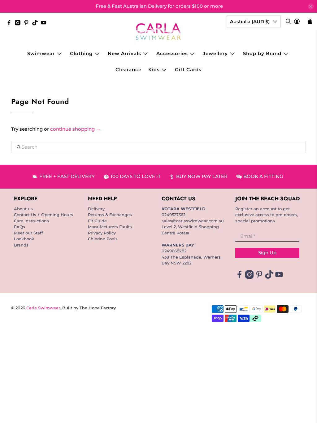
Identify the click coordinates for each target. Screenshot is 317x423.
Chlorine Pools (103, 238)
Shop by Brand (262, 53)
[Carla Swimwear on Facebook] (10, 24)
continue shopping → (75, 129)
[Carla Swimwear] (158, 31)
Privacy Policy (102, 232)
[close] (311, 6)
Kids (154, 69)
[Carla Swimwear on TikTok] (36, 24)
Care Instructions (31, 220)
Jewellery (215, 53)
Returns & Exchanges (110, 214)
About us (23, 208)
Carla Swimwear (43, 308)
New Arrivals (124, 53)
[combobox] (158, 147)
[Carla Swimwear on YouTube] (45, 24)
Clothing (81, 53)
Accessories (172, 53)
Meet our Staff (28, 232)
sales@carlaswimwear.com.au (193, 220)
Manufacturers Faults (110, 226)
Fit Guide (97, 220)
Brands (21, 244)
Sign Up (267, 252)
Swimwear (41, 53)
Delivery (96, 208)
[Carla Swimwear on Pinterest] (28, 24)
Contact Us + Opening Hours (43, 214)
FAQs (19, 226)
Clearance (128, 69)
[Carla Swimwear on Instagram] (19, 24)
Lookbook (24, 238)
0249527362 (173, 214)
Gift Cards (188, 69)
